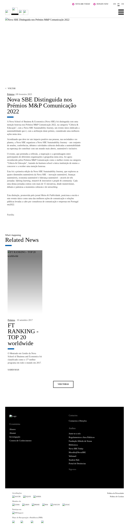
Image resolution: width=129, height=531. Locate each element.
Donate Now (102, 4)
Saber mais (13, 370)
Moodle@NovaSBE (77, 452)
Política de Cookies (117, 496)
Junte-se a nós (75, 434)
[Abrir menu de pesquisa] (111, 12)
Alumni (12, 433)
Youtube (95, 474)
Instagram (83, 474)
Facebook (9, 221)
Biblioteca (73, 445)
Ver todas (63, 384)
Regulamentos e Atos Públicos (82, 437)
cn (122, 4)
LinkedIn (22, 221)
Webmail (72, 456)
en (114, 4)
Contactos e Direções (78, 421)
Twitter (15, 221)
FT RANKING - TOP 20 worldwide (23, 334)
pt (119, 4)
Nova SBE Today (82, 4)
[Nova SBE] (52, 11)
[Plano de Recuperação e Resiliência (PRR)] (24, 521)
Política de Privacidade (115, 493)
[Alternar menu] (121, 12)
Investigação (14, 437)
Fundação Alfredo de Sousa (80, 441)
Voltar (10, 88)
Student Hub (74, 460)
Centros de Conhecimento (20, 441)
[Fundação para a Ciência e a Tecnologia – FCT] (15, 521)
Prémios (10, 94)
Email (28, 221)
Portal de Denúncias (77, 463)
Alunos (12, 429)
